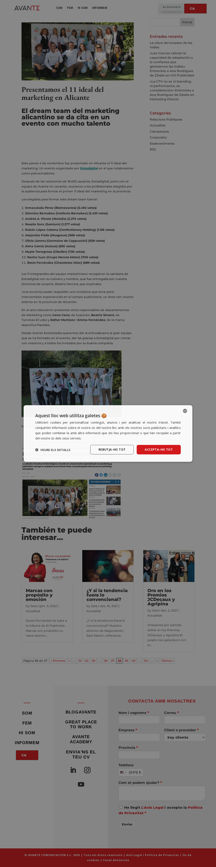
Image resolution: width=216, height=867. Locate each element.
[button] (52, 450)
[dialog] (108, 433)
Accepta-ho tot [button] (159, 449)
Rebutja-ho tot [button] (112, 449)
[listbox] (185, 411)
